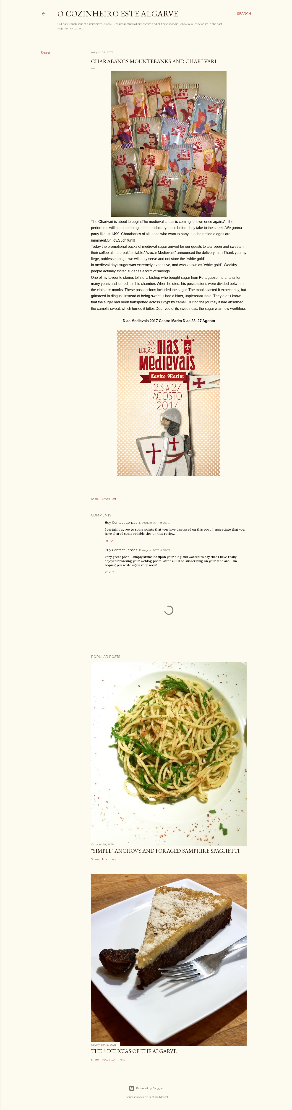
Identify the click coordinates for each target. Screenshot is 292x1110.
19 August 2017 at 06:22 (154, 550)
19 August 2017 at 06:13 (154, 522)
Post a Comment (113, 1059)
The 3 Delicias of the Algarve (134, 1051)
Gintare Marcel (158, 1097)
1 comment (109, 859)
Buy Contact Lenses (121, 523)
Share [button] (45, 53)
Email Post (109, 498)
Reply (109, 540)
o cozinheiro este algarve (117, 13)
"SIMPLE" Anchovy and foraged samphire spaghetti (165, 850)
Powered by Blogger (149, 1088)
